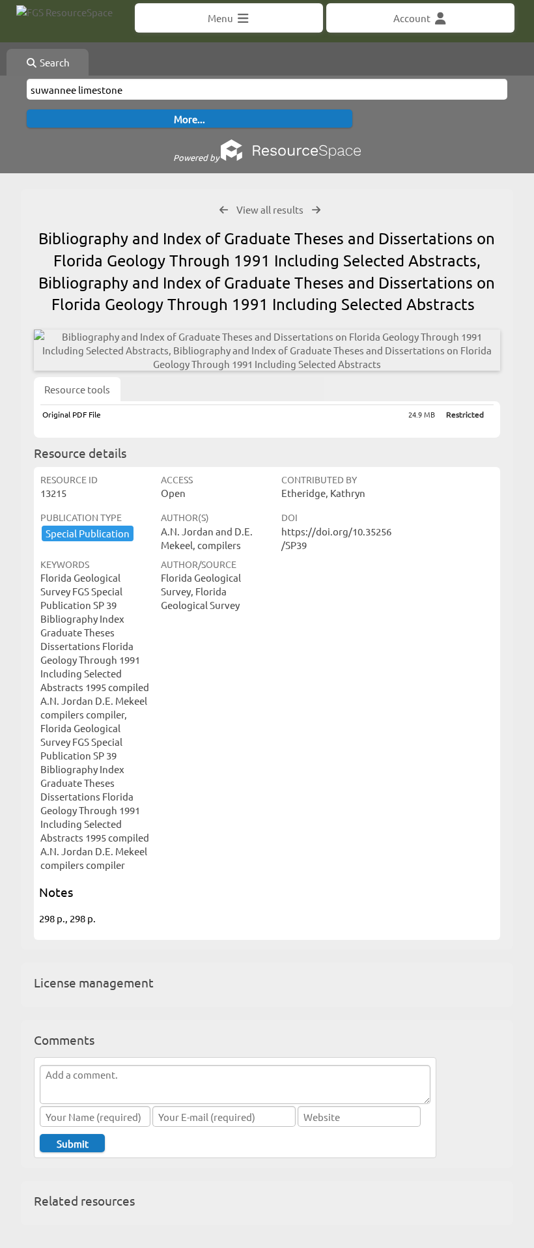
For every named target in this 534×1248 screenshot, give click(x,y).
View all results (269, 209)
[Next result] (316, 210)
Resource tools (77, 389)
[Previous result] (224, 210)
